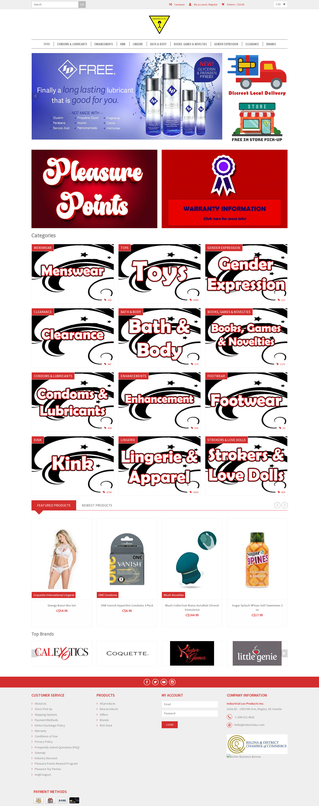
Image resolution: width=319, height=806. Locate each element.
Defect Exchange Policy (50, 725)
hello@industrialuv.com (249, 725)
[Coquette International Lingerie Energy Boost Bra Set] (62, 559)
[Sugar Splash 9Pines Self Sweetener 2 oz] (257, 559)
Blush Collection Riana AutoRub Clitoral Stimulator (192, 607)
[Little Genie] (257, 653)
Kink (122, 44)
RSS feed (106, 725)
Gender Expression (226, 44)
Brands (271, 44)
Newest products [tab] (97, 505)
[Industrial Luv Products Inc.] (159, 24)
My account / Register (205, 4)
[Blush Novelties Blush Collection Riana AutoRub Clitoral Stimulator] (192, 559)
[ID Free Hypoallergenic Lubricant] (127, 96)
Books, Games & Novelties (190, 44)
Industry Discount (46, 758)
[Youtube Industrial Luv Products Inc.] (164, 682)
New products (109, 709)
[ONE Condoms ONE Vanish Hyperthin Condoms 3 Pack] (127, 559)
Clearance (252, 44)
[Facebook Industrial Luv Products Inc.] (147, 682)
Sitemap (40, 753)
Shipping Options (46, 715)
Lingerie (138, 44)
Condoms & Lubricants (72, 44)
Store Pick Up (43, 709)
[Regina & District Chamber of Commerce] (257, 744)
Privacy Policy (44, 742)
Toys (46, 44)
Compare (179, 4)
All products (107, 703)
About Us (40, 703)
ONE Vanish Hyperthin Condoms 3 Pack (127, 605)
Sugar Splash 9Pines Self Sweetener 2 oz (257, 607)
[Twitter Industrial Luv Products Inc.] (155, 682)
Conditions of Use (46, 736)
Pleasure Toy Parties (48, 769)
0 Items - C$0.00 (235, 4)
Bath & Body (158, 44)
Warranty (40, 731)
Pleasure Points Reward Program (56, 763)
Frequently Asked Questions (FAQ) (57, 747)
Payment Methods (46, 720)
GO (82, 4)
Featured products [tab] (54, 505)
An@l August (43, 775)
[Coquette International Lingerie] (127, 653)
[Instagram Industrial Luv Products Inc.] (172, 682)
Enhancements (103, 44)
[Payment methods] (38, 800)
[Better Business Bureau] (257, 756)
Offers (104, 715)
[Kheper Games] (192, 653)
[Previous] (35, 96)
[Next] (218, 96)
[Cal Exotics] (62, 653)
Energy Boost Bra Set (62, 605)
